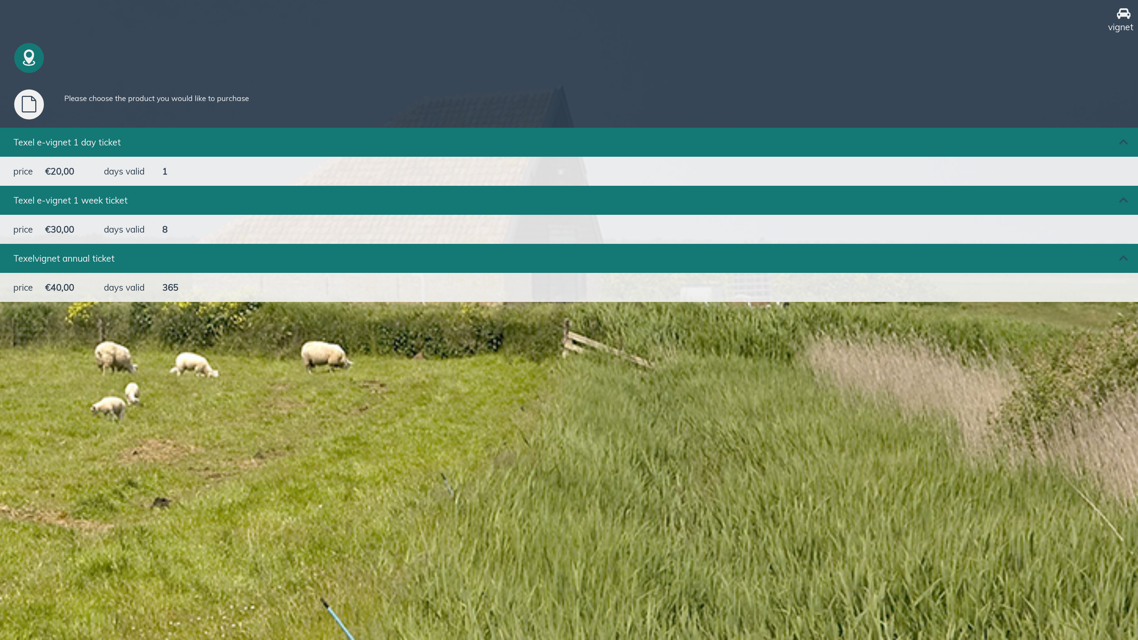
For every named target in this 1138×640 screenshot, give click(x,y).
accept (247, 448)
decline (247, 476)
